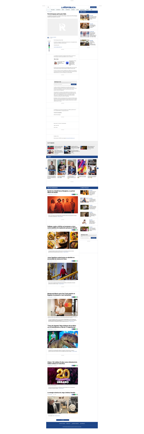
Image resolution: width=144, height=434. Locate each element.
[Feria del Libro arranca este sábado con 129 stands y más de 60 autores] (84, 17)
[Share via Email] (49, 49)
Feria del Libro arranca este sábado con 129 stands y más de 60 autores (93, 17)
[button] (93, 7)
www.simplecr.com (51, 415)
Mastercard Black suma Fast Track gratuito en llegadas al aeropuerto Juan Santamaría (61, 294)
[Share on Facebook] (49, 44)
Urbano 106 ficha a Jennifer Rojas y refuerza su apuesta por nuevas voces (92, 222)
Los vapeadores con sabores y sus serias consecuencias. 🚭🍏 (82, 177)
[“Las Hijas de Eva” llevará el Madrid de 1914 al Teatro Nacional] (84, 26)
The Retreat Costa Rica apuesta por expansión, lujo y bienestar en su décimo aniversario (92, 207)
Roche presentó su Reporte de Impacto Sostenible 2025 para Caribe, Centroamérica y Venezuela (51, 177)
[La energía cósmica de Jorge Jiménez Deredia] (62, 404)
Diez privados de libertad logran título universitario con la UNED (75, 151)
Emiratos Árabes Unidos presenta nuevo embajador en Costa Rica (61, 63)
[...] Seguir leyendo (60, 216)
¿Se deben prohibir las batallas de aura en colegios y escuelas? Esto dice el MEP (75, 147)
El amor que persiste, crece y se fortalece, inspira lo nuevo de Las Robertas (92, 229)
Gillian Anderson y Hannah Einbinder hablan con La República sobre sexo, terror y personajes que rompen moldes (93, 34)
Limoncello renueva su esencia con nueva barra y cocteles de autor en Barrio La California (92, 193)
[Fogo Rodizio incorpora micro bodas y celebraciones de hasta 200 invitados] (84, 43)
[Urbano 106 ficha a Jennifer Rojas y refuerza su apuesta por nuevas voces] (84, 221)
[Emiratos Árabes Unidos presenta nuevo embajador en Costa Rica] (55, 63)
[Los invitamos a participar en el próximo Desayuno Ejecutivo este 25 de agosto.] (72, 167)
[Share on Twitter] (49, 45)
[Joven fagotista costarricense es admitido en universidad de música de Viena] (62, 271)
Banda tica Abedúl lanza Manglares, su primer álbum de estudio (61, 191)
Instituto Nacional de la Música (62, 282)
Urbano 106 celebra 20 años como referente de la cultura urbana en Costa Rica (62, 362)
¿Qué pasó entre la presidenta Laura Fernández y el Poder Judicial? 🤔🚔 (92, 177)
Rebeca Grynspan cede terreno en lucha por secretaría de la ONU (91, 147)
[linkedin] (2, 34)
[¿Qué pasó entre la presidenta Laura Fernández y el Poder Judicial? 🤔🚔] (92, 167)
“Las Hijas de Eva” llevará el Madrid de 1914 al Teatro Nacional (93, 26)
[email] (2, 35)
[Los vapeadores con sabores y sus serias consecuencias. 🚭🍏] (82, 167)
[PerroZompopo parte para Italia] (62, 27)
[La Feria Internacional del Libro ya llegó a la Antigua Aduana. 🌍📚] (61, 167)
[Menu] (48, 7)
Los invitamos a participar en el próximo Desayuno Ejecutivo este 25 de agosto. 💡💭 (72, 177)
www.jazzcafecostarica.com (70, 138)
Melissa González (50, 194)
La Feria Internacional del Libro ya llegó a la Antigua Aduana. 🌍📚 (61, 177)
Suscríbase (82, 423)
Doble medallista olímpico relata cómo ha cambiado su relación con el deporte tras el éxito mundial (58, 151)
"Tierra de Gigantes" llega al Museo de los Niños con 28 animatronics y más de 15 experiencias (61, 326)
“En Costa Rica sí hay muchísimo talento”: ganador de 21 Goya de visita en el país (92, 200)
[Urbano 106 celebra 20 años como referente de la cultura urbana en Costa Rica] (62, 375)
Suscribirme (73, 84)
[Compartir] (49, 50)
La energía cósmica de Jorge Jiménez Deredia (61, 392)
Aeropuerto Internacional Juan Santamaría (55, 320)
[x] (1, 34)
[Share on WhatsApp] (49, 47)
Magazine (51, 11)
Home (48, 11)
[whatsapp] (1, 35)
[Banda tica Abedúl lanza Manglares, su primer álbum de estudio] (62, 204)
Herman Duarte (50, 394)
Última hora (92, 31)
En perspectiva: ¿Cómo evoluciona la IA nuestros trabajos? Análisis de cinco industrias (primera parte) (72, 62)
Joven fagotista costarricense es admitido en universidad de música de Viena (61, 258)
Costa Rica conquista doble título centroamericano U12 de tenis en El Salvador (58, 147)
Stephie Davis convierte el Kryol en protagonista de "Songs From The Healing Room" (92, 215)
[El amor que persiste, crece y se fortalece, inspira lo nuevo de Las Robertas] (84, 229)
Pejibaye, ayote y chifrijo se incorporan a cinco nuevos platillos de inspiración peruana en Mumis (62, 227)
